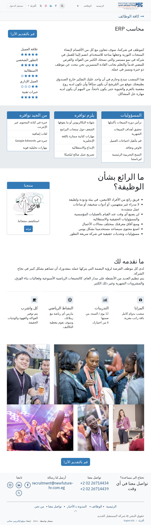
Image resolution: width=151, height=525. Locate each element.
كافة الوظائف (128, 16)
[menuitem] (100, 6)
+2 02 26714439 (94, 488)
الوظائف (97, 506)
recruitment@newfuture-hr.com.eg (52, 485)
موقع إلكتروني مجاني (16, 521)
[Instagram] (46, 6)
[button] (62, 6)
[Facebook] (27, 485)
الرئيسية (111, 506)
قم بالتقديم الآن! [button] (22, 34)
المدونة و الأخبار (77, 506)
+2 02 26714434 (94, 483)
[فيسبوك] (56, 6)
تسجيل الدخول (16, 5)
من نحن (39, 506)
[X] (41, 6)
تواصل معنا (55, 506)
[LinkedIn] (51, 6)
